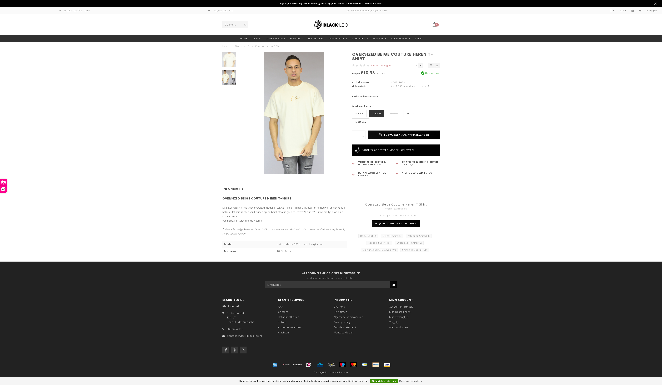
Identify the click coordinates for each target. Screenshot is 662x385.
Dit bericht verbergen (384, 381)
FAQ (280, 306)
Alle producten (398, 327)
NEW (255, 38)
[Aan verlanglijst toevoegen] (431, 65)
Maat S (359, 113)
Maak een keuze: (363, 106)
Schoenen (358, 38)
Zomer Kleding (275, 38)
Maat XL (411, 113)
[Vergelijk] (632, 10)
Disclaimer (340, 311)
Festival (378, 38)
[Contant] (297, 364)
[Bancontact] (364, 364)
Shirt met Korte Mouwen (379, 249)
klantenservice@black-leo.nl (244, 335)
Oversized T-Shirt (409, 242)
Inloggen (652, 10)
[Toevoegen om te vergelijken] (437, 65)
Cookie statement (345, 327)
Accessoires (399, 38)
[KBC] (319, 364)
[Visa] (387, 364)
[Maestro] (342, 364)
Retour (282, 322)
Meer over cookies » (411, 381)
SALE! (418, 38)
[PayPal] (376, 364)
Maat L (394, 113)
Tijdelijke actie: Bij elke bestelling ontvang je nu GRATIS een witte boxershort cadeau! (331, 3)
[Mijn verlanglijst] (640, 10)
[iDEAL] (308, 364)
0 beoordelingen (381, 65)
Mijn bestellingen (400, 311)
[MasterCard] (353, 364)
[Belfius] (286, 364)
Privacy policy (342, 322)
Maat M (377, 113)
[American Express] (275, 364)
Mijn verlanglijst (399, 317)
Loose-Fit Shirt (379, 242)
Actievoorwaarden (289, 327)
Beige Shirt (368, 235)
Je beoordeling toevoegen (397, 223)
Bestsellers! (316, 38)
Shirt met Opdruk (414, 249)
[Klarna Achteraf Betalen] (331, 364)
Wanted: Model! (343, 332)
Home (244, 38)
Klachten (283, 332)
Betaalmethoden (288, 317)
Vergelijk (394, 322)
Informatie (233, 188)
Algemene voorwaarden (348, 317)
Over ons (339, 306)
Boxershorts (338, 38)
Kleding (295, 38)
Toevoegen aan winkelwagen (406, 135)
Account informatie (401, 306)
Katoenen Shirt (419, 235)
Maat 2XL (360, 121)
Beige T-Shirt (392, 235)
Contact (283, 311)
